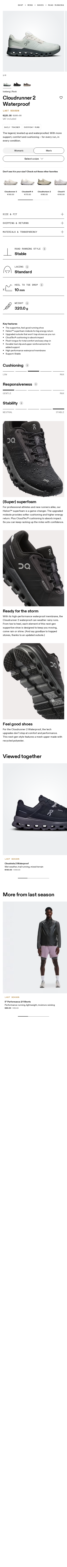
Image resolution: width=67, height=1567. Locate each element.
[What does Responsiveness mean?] (36, 384)
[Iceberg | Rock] (7, 84)
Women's (18, 150)
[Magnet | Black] (17, 84)
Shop (20, 5)
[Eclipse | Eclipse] (27, 84)
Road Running (56, 5)
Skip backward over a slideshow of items (31, 873)
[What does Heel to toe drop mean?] (41, 285)
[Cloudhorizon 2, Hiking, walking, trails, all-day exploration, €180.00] (44, 181)
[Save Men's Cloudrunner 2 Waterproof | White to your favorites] (61, 98)
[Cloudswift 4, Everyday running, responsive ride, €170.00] (27, 181)
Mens (30, 5)
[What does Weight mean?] (27, 303)
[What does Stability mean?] (21, 403)
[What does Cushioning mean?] (27, 365)
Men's (49, 150)
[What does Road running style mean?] (44, 248)
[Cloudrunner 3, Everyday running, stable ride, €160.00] (10, 181)
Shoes (40, 5)
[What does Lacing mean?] (27, 267)
